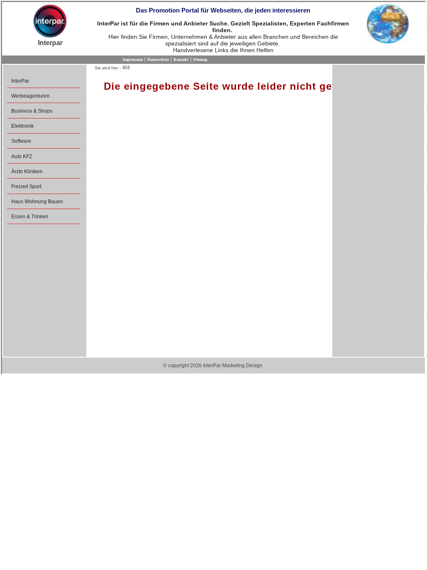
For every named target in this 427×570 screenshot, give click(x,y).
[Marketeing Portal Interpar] (50, 21)
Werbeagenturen (30, 96)
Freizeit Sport (26, 186)
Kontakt (180, 59)
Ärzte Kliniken (27, 171)
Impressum (133, 59)
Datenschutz (158, 59)
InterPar (20, 81)
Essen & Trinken (29, 216)
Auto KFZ (21, 156)
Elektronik (22, 126)
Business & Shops (32, 111)
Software (21, 141)
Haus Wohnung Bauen (37, 201)
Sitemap (200, 59)
